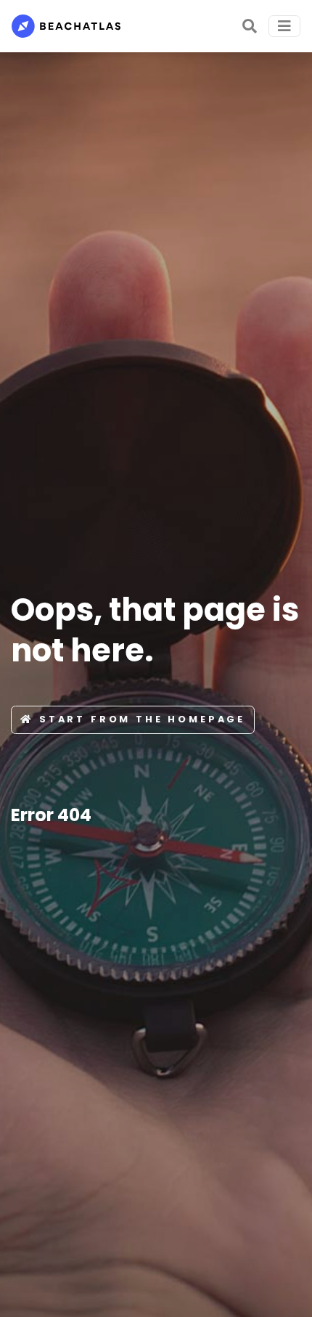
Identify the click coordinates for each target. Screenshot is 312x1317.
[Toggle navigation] (284, 26)
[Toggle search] (249, 26)
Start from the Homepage (142, 719)
